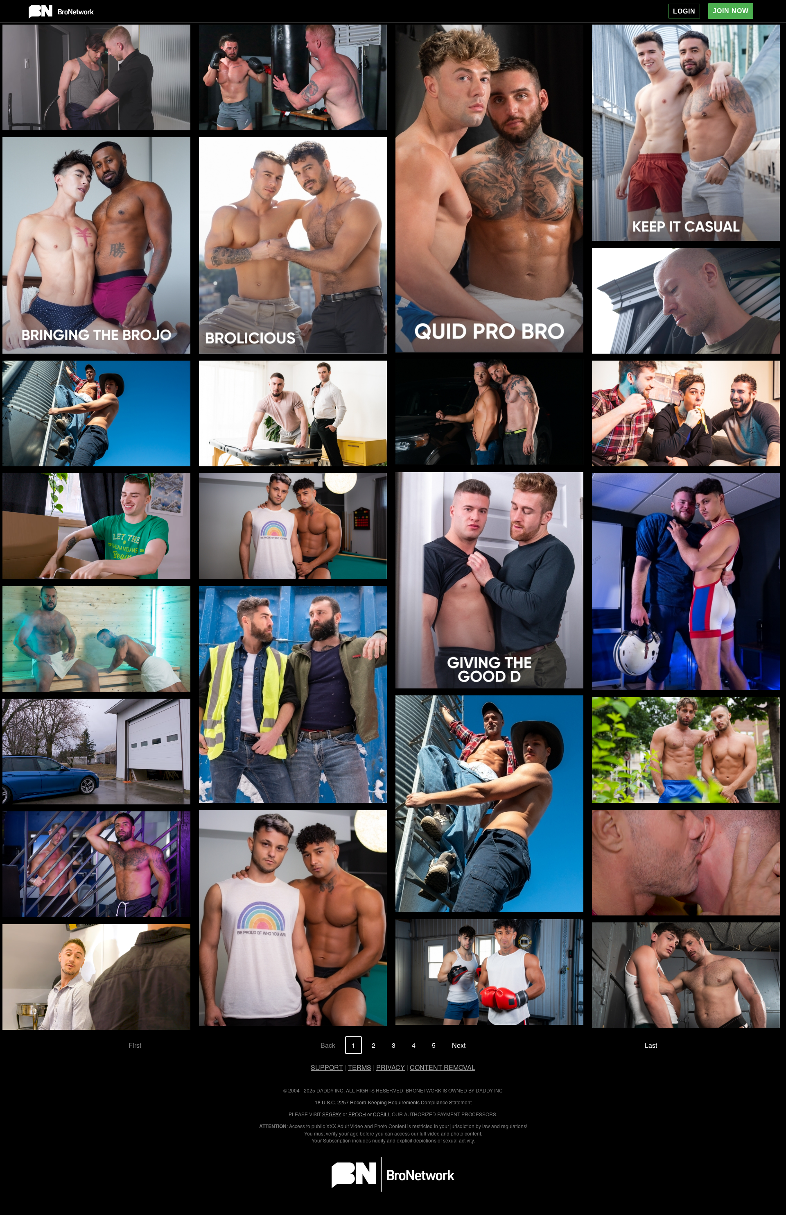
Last (651, 1045)
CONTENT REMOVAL (442, 1067)
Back (328, 1045)
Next (458, 1045)
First (135, 1045)
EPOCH (357, 1114)
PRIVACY (390, 1067)
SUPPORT (327, 1067)
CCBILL (382, 1114)
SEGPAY (331, 1114)
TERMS (359, 1067)
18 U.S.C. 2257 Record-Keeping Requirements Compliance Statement (393, 1102)
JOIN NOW (731, 10)
